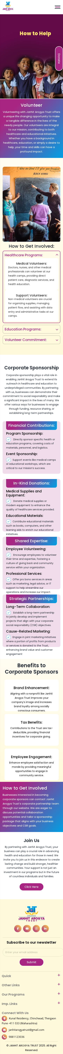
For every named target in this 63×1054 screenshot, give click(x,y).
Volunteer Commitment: (26, 339)
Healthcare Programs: (24, 255)
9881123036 (16, 1037)
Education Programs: (23, 329)
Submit (31, 962)
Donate (59, 58)
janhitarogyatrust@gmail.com (26, 1029)
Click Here (31, 887)
